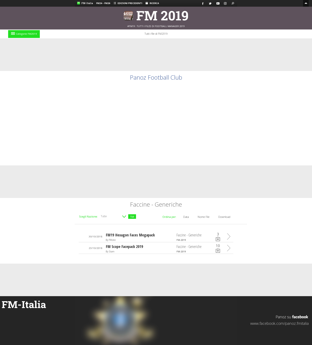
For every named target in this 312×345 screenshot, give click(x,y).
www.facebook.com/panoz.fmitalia (279, 323)
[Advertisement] (156, 54)
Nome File (203, 217)
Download (224, 217)
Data (186, 217)
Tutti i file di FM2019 (156, 33)
